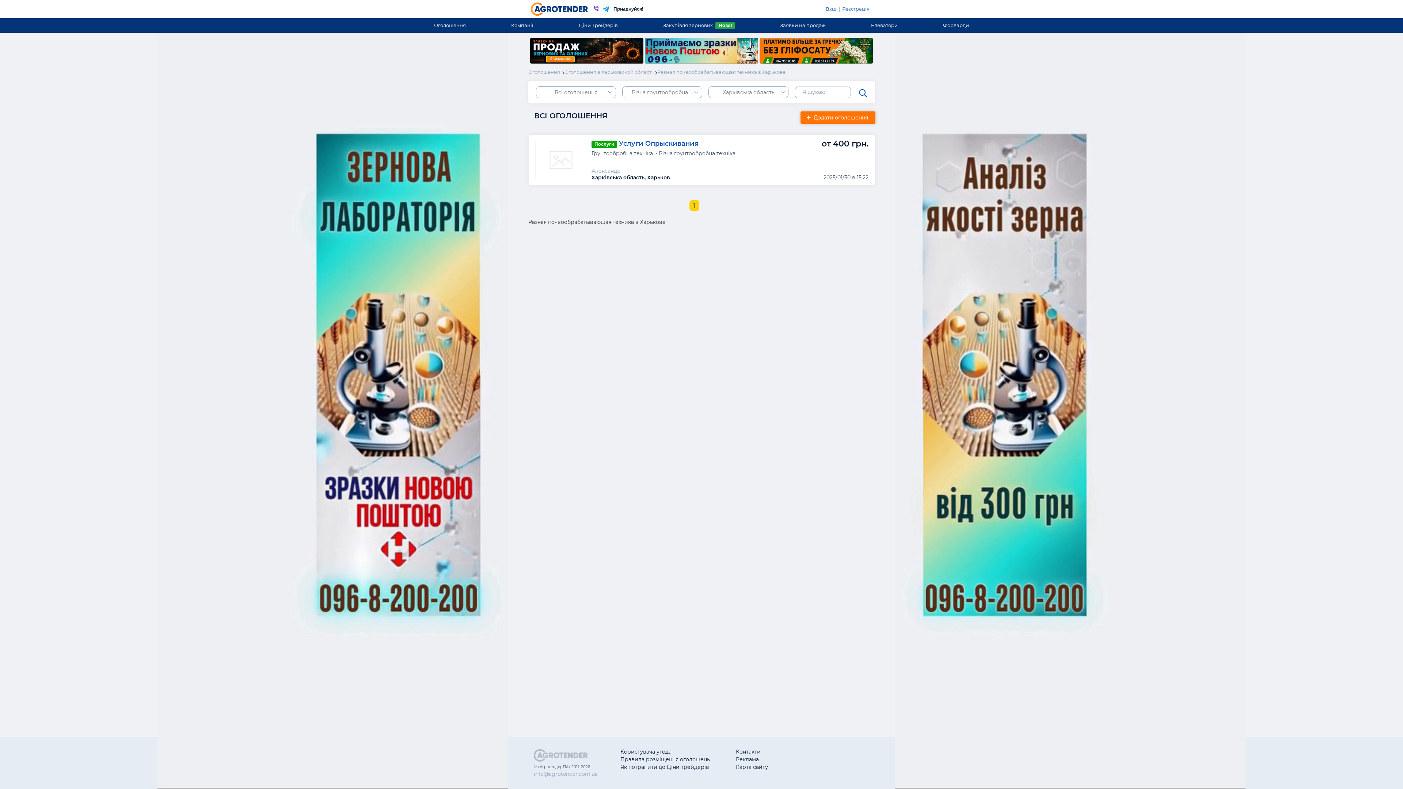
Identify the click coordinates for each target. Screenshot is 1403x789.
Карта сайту (752, 767)
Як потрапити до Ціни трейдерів (664, 767)
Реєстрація (856, 9)
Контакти (748, 751)
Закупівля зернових (697, 25)
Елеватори (884, 25)
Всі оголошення (576, 92)
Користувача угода (646, 751)
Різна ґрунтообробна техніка (667, 92)
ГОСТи (802, 759)
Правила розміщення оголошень (665, 759)
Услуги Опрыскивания (659, 144)
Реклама (747, 759)
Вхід (831, 9)
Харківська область (749, 92)
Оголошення (450, 25)
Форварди (956, 25)
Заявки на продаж (803, 25)
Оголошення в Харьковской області (608, 72)
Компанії (522, 25)
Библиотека (810, 751)
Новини (804, 767)
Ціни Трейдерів (598, 25)
